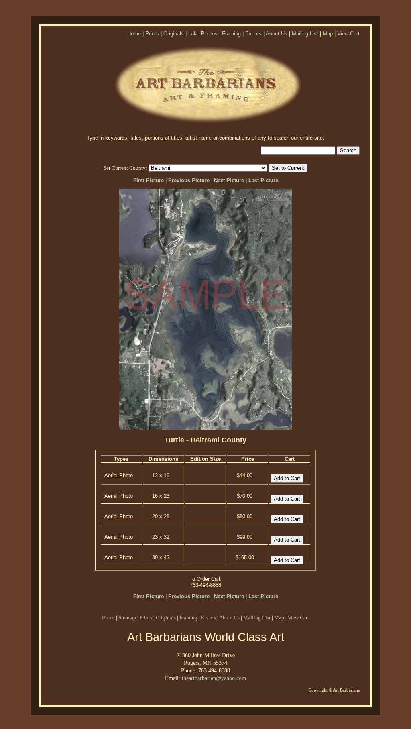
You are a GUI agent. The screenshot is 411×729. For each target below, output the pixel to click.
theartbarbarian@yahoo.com (214, 678)
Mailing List (305, 34)
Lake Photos (203, 34)
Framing (231, 34)
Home (134, 34)
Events (253, 34)
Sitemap (127, 618)
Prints (152, 34)
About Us (276, 34)
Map (328, 34)
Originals (173, 34)
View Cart (348, 34)
